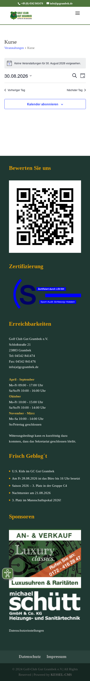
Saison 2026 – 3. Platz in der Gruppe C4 (39, 485)
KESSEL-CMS (61, 674)
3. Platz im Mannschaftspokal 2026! (36, 500)
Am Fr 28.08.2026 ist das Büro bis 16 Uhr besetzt (46, 478)
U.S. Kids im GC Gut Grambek (33, 471)
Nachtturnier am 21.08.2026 (31, 493)
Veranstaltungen (14, 48)
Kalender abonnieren (42, 104)
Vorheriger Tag (16, 90)
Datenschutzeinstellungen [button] (26, 630)
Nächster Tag (75, 90)
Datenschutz (30, 656)
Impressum (56, 656)
